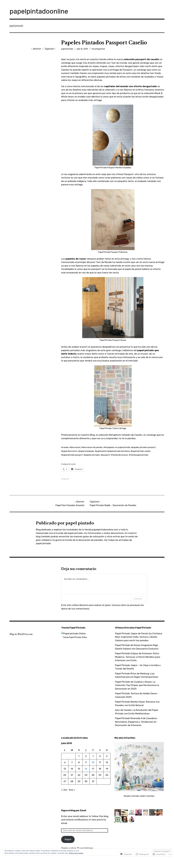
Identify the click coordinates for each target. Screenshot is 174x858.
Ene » (72, 789)
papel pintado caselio (141, 451)
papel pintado (67, 49)
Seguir (68, 839)
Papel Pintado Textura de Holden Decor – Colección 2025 (137, 695)
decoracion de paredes (93, 447)
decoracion (76, 447)
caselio (66, 447)
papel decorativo (70, 451)
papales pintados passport (144, 447)
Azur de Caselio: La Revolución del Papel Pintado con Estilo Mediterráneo (136, 712)
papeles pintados (92, 455)
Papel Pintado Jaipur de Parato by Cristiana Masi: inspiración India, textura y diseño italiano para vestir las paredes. (138, 637)
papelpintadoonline (39, 11)
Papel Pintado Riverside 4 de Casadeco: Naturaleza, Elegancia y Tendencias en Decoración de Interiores (136, 722)
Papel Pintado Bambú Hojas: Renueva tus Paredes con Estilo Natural (137, 703)
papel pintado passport (73, 455)
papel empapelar (87, 451)
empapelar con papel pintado (117, 447)
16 (86, 768)
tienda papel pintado (139, 455)
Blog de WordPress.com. (21, 634)
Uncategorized (98, 49)
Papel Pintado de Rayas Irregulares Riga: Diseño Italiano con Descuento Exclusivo (137, 647)
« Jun (64, 789)
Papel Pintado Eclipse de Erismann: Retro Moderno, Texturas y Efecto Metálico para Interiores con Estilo (137, 657)
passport (106, 455)
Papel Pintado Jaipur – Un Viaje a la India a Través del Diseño (138, 667)
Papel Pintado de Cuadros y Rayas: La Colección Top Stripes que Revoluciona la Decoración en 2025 (137, 685)
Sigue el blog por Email (73, 810)
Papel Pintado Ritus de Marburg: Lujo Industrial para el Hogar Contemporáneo (136, 675)
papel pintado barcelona (119, 451)
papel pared (101, 451)
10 (93, 762)
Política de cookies (76, 853)
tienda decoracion (120, 455)
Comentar (137, 599)
